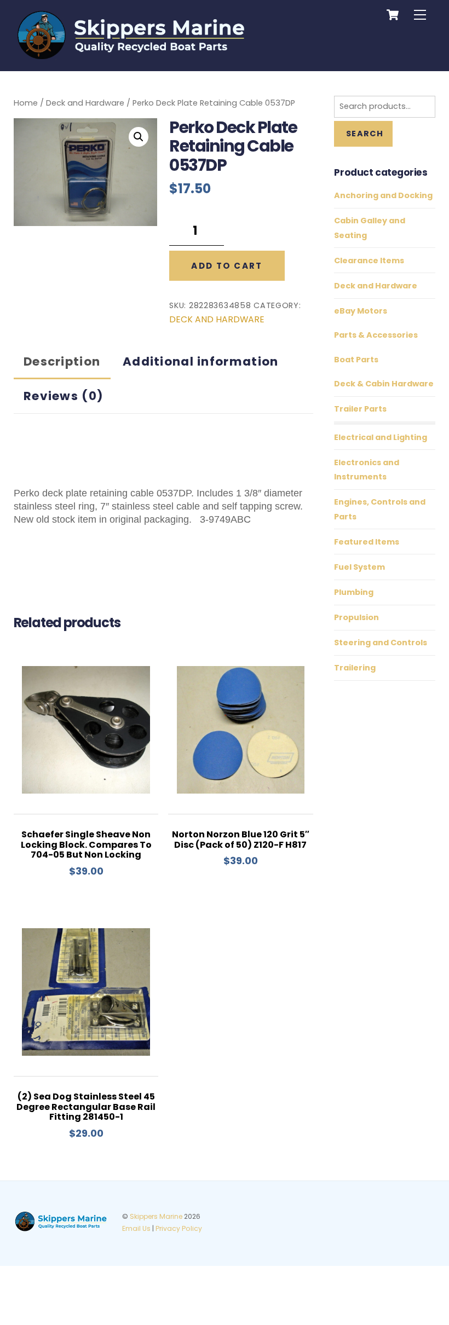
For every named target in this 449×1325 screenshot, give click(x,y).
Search (364, 133)
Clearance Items (369, 260)
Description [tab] (62, 361)
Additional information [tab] (201, 361)
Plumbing (353, 592)
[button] (138, 137)
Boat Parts (356, 359)
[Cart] (393, 15)
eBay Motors (360, 310)
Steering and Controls (380, 642)
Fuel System (359, 567)
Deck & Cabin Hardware (384, 383)
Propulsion (356, 617)
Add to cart (226, 265)
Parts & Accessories (376, 334)
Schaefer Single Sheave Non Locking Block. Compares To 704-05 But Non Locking (86, 845)
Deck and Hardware (85, 102)
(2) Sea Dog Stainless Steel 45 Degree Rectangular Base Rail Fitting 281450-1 (86, 1107)
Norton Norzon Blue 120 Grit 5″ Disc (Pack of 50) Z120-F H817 (240, 840)
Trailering (355, 667)
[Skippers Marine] (132, 57)
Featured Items (366, 541)
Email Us (136, 1228)
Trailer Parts (360, 408)
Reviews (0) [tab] (63, 395)
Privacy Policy (179, 1228)
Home (26, 102)
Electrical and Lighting (380, 437)
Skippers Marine (156, 1216)
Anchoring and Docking (383, 195)
